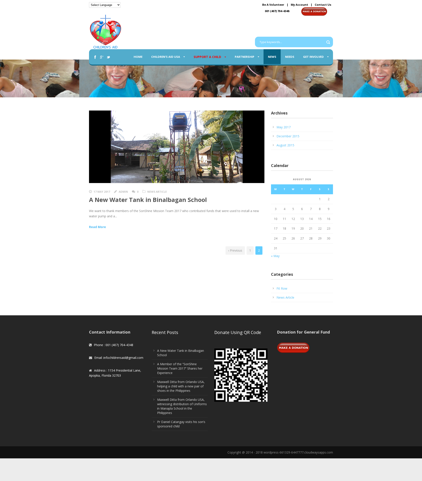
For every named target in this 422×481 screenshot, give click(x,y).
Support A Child (207, 57)
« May (275, 256)
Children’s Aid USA (165, 57)
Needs (289, 57)
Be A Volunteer (273, 5)
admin (123, 192)
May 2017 (283, 127)
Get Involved (313, 57)
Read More (97, 227)
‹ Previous (235, 250)
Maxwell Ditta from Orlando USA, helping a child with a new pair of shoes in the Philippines (181, 386)
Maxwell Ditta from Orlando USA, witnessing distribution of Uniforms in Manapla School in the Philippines (182, 406)
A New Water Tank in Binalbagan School (148, 200)
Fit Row (281, 288)
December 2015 (287, 136)
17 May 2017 (102, 192)
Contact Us (323, 5)
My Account (299, 5)
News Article (157, 192)
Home (138, 57)
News (272, 57)
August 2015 (285, 145)
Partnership (244, 57)
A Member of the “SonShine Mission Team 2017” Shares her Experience (179, 368)
